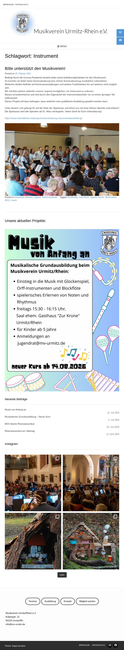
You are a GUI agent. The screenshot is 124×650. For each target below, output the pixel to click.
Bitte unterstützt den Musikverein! (35, 68)
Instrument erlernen (23, 197)
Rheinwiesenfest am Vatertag (20, 431)
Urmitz (14, 200)
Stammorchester (49, 197)
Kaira (23, 646)
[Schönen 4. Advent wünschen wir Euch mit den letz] (33, 541)
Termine (33, 601)
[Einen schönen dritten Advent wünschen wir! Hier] (91, 541)
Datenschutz (21, 5)
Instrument (84, 197)
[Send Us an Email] (110, 645)
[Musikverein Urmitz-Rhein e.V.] (62, 22)
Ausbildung (72, 197)
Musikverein (110, 197)
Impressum (8, 5)
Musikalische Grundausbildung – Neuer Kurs (27, 416)
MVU (7, 200)
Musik (101, 197)
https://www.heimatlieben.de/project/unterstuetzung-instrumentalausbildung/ (43, 118)
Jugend (37, 197)
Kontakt (68, 601)
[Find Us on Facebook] (115, 645)
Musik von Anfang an (15, 409)
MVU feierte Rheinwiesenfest (19, 424)
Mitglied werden (87, 601)
